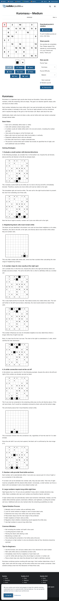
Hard (6, 582)
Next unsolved (46, 80)
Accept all (8, 595)
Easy (6, 578)
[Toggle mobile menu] (55, 6)
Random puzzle (46, 82)
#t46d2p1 (29, 17)
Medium (7, 580)
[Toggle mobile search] (50, 6)
